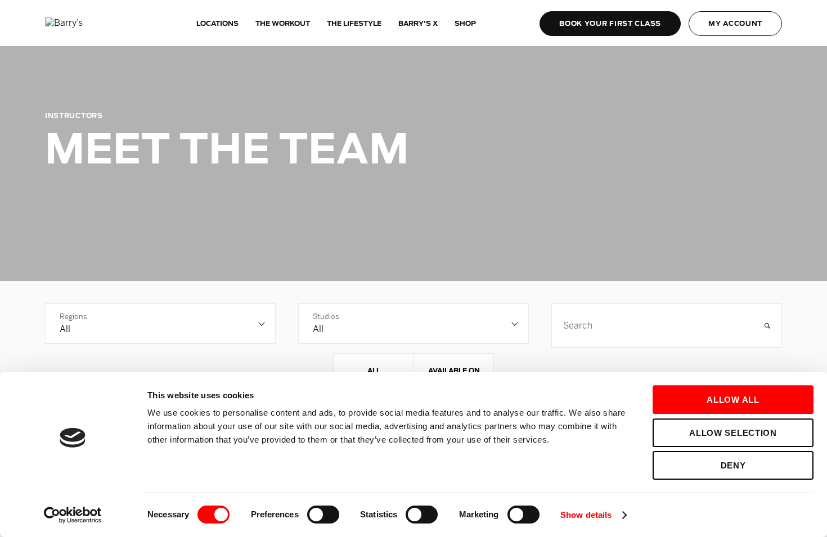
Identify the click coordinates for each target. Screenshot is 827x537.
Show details (586, 515)
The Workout (282, 23)
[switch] (323, 515)
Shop (465, 23)
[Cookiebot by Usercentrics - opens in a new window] (73, 515)
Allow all (733, 399)
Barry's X (418, 23)
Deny (733, 465)
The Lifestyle (354, 23)
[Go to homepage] (87, 23)
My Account (735, 23)
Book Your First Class (610, 23)
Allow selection (733, 433)
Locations (217, 23)
